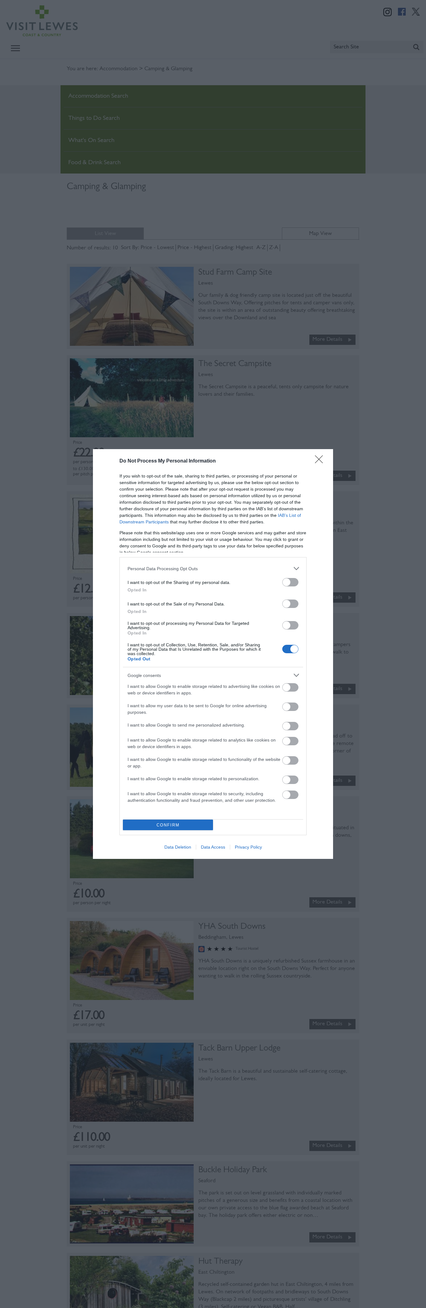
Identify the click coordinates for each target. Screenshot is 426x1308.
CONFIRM (168, 825)
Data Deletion (177, 847)
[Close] (321, 461)
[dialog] (213, 654)
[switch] (290, 582)
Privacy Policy (248, 847)
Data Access (213, 847)
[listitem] (213, 568)
